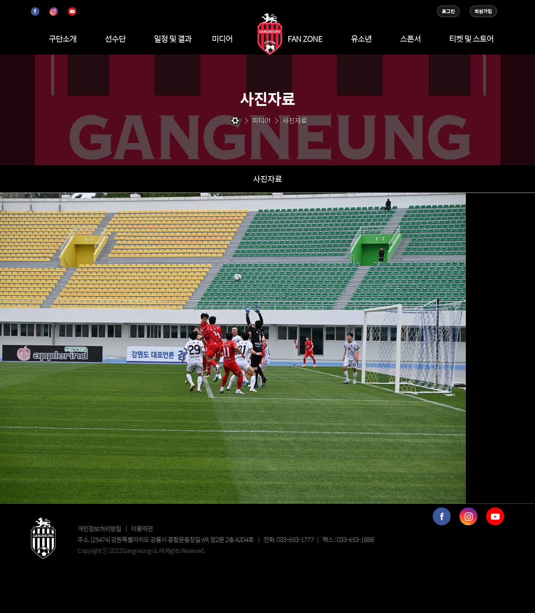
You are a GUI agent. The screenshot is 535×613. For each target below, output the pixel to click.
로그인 (448, 11)
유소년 (361, 38)
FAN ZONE (305, 38)
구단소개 (62, 38)
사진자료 (267, 179)
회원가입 (483, 11)
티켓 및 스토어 (471, 38)
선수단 (115, 38)
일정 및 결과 (172, 38)
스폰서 (410, 38)
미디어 (222, 38)
